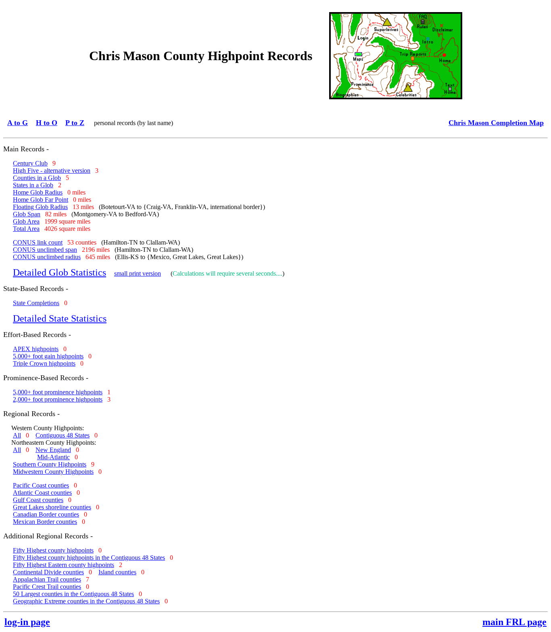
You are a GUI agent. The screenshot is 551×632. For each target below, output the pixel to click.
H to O (46, 123)
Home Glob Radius (38, 192)
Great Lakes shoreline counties (52, 507)
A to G (17, 123)
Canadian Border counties (46, 514)
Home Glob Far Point (40, 199)
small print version (137, 273)
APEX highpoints (35, 348)
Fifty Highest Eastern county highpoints (63, 564)
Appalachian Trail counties (47, 579)
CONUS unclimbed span (45, 249)
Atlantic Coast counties (42, 492)
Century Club (30, 163)
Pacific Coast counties (41, 485)
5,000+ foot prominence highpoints (57, 392)
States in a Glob (33, 185)
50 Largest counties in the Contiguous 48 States (73, 593)
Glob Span (26, 214)
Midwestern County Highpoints (53, 471)
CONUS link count (38, 242)
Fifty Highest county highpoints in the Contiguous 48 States (89, 557)
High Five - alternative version (51, 170)
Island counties (117, 572)
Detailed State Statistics (59, 318)
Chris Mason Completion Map (496, 123)
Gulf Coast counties (38, 499)
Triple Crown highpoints (44, 363)
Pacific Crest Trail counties (47, 586)
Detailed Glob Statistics (59, 272)
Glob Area (26, 221)
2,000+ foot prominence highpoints (57, 399)
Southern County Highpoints (49, 464)
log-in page (27, 622)
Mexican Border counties (45, 521)
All (17, 435)
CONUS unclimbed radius (47, 256)
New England (53, 449)
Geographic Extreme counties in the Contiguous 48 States (86, 601)
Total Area (26, 228)
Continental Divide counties (48, 572)
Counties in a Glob (37, 177)
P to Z (74, 123)
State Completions (36, 302)
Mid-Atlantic (53, 457)
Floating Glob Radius (40, 206)
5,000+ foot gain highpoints (48, 356)
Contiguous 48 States (62, 435)
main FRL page (514, 622)
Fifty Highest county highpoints (53, 550)
